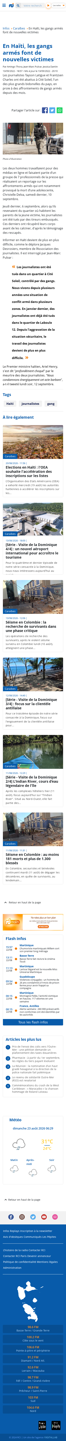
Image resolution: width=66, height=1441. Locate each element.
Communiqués (33, 1237)
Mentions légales (47, 1262)
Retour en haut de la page (25, 902)
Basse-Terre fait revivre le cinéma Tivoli (37, 960)
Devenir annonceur (39, 1256)
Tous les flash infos (33, 1022)
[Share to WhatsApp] (60, 110)
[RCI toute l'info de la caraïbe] (11, 5)
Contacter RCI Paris (15, 1256)
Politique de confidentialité (19, 1262)
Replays (14, 1231)
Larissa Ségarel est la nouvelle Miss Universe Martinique (38, 971)
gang (50, 404)
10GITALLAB (50, 1437)
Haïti (10, 404)
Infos (6, 1231)
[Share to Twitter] (52, 110)
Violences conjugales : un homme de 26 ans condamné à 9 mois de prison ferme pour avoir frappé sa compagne (39, 984)
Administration (12, 1267)
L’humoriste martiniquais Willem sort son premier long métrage (39, 950)
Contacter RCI (37, 1250)
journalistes (30, 404)
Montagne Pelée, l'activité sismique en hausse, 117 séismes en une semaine (39, 998)
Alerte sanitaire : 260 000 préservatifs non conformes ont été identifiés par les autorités (40, 1011)
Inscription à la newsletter (36, 1231)
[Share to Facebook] (45, 110)
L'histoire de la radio (15, 1250)
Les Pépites (49, 1237)
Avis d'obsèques (13, 1237)
